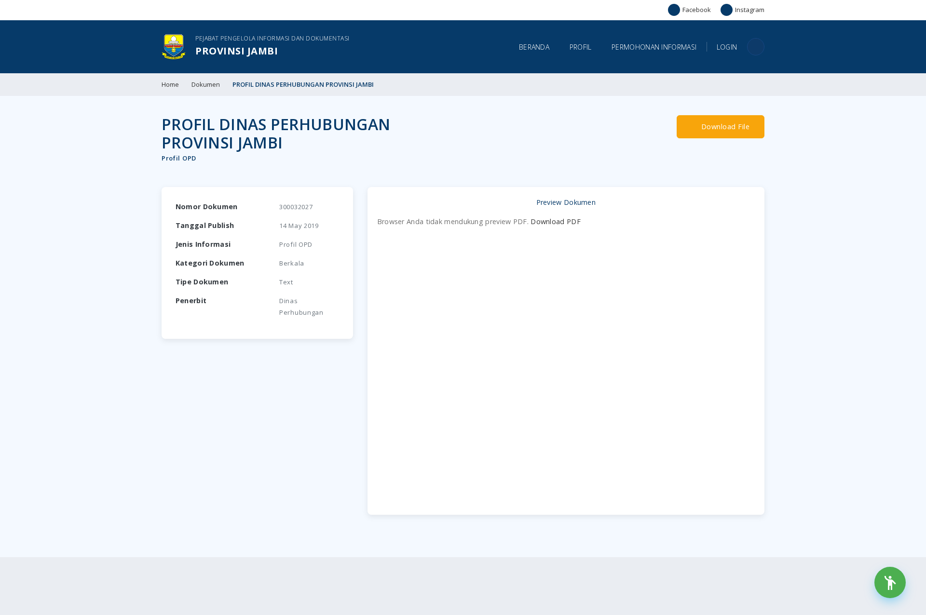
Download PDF (556, 221)
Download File (724, 126)
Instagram (749, 9)
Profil (581, 47)
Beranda (534, 47)
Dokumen (205, 84)
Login (727, 47)
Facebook (696, 9)
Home (170, 84)
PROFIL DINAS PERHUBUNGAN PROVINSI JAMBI (303, 84)
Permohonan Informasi (654, 47)
